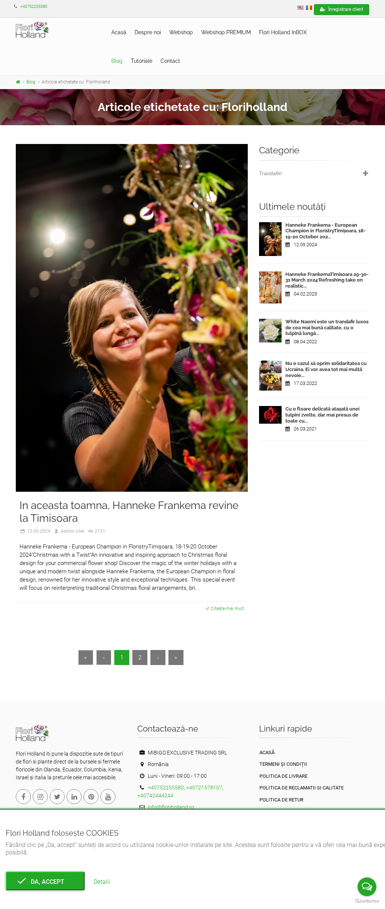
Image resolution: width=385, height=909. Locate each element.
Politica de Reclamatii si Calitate (301, 788)
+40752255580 (33, 6)
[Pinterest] (91, 796)
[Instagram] (40, 796)
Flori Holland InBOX (283, 32)
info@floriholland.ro (171, 807)
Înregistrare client (345, 9)
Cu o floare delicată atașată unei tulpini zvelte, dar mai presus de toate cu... (322, 414)
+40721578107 (204, 788)
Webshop (181, 32)
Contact (170, 61)
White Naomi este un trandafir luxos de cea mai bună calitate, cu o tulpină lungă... (326, 327)
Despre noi (148, 32)
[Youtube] (107, 796)
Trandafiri (270, 173)
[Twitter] (57, 796)
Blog (117, 61)
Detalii (102, 881)
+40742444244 (155, 795)
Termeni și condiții (283, 764)
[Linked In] (74, 796)
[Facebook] (23, 796)
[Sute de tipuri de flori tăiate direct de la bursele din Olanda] (18, 82)
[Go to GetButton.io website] (367, 901)
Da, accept (45, 881)
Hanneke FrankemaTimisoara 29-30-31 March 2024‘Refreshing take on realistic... (326, 280)
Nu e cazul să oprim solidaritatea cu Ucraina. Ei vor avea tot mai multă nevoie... (326, 369)
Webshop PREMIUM (226, 32)
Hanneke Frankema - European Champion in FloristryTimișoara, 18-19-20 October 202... (325, 230)
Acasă (118, 32)
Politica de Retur (281, 800)
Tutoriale (141, 61)
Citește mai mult (227, 608)
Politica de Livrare (283, 776)
